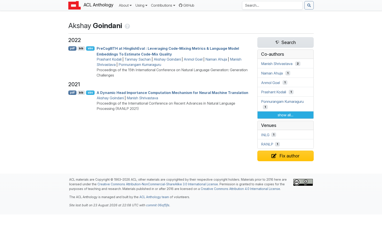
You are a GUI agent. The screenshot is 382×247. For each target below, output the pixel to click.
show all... (285, 115)
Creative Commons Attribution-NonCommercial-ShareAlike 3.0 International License (157, 184)
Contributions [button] (161, 5)
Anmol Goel (193, 59)
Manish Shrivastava (142, 98)
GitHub (188, 5)
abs (90, 48)
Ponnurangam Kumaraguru (139, 64)
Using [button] (139, 5)
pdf (72, 48)
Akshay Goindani (167, 59)
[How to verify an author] (127, 25)
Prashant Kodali (109, 59)
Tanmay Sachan (137, 59)
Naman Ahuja (216, 59)
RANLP (267, 144)
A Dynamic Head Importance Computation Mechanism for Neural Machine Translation (172, 92)
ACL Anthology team (154, 197)
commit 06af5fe (157, 205)
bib (81, 48)
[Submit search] (309, 5)
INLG (265, 134)
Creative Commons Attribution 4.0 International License (240, 189)
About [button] (124, 5)
